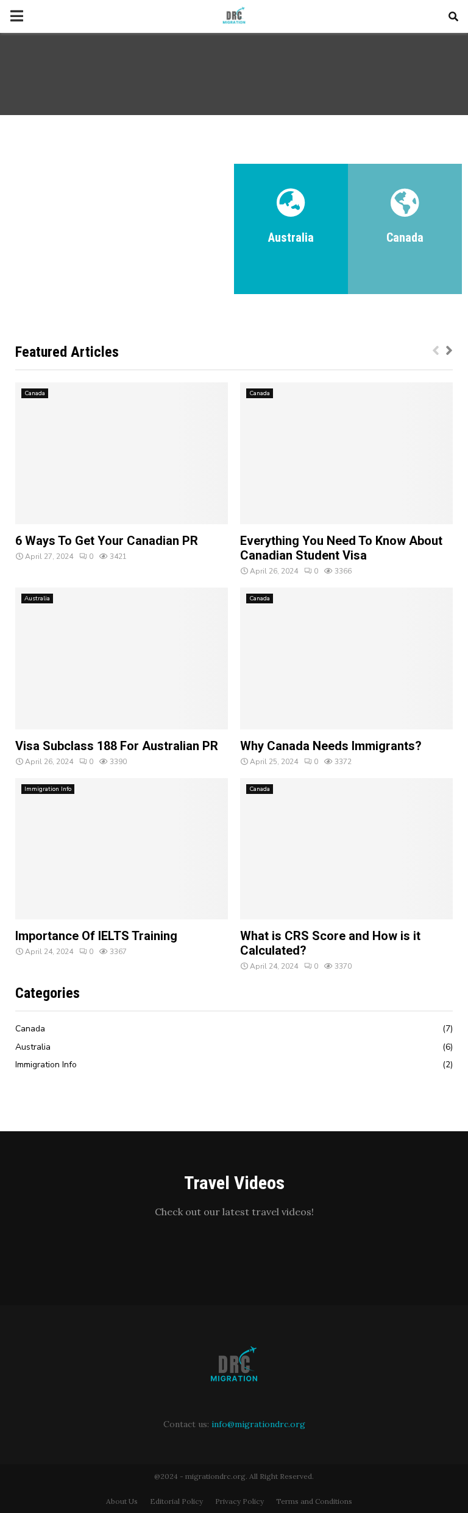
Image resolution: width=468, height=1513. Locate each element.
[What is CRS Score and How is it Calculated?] (346, 849)
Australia (37, 598)
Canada (34, 393)
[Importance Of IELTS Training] (121, 849)
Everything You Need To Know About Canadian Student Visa (341, 548)
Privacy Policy (239, 1501)
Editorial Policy (176, 1501)
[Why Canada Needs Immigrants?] (346, 658)
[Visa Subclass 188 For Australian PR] (121, 658)
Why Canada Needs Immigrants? (331, 746)
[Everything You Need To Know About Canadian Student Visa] (346, 453)
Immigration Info (47, 789)
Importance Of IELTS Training (96, 936)
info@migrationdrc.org (258, 1424)
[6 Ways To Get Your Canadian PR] (121, 453)
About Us (122, 1501)
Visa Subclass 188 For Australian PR (116, 746)
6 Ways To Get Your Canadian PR (106, 540)
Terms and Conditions (314, 1501)
